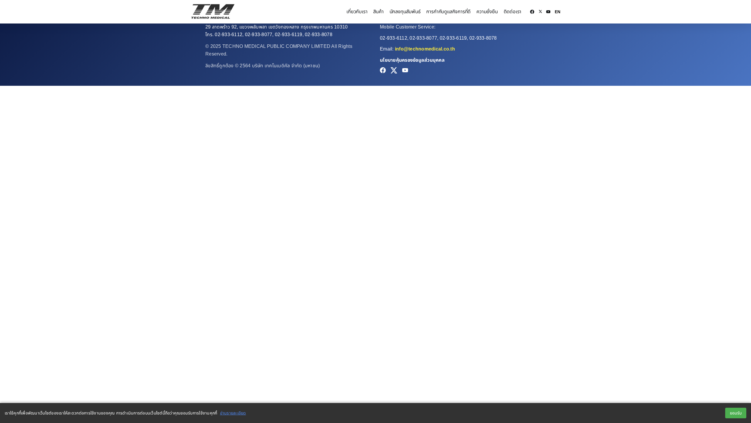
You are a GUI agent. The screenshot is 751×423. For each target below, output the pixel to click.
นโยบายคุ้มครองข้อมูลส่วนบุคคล (412, 60)
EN (557, 11)
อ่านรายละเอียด (233, 413)
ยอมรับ (736, 413)
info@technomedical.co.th (425, 48)
